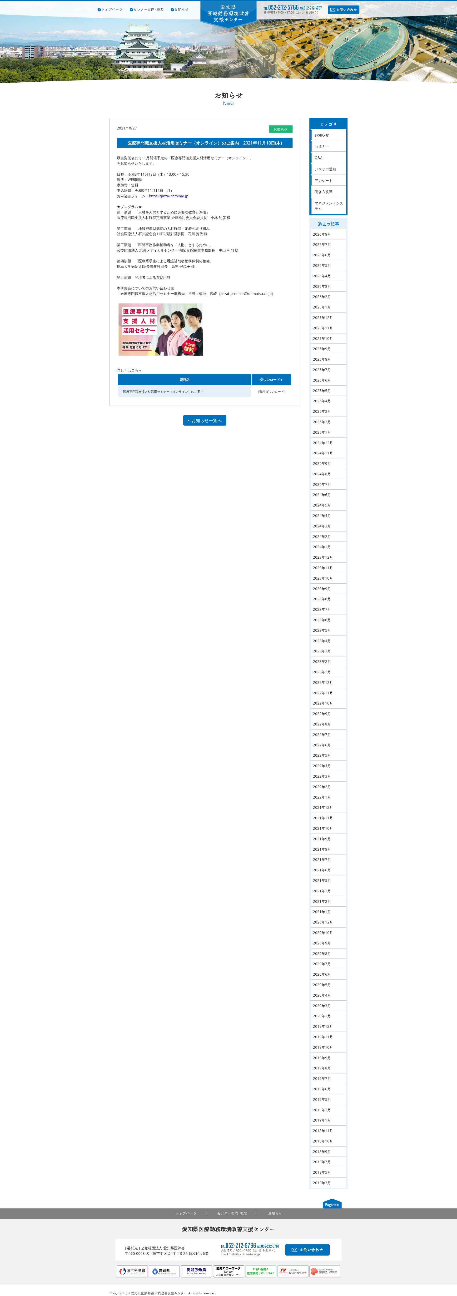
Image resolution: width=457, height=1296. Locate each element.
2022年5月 (322, 755)
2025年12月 (323, 317)
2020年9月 (322, 943)
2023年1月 (322, 672)
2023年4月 (322, 640)
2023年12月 (323, 557)
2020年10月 (323, 932)
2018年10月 (323, 1141)
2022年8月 (322, 724)
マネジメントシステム (329, 206)
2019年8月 (322, 1068)
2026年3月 (322, 286)
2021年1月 (322, 911)
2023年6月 (322, 619)
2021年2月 (322, 901)
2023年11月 (323, 567)
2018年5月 (322, 1172)
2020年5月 (322, 984)
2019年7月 (322, 1078)
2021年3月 (322, 891)
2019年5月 (322, 1099)
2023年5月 (322, 630)
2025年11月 (323, 328)
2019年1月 (322, 1120)
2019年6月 (322, 1089)
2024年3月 (322, 526)
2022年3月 (322, 776)
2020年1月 (322, 1015)
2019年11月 (323, 1036)
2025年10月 (323, 338)
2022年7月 (322, 734)
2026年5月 (322, 265)
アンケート (324, 180)
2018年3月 (322, 1182)
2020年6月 (322, 974)
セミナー (322, 146)
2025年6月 (322, 380)
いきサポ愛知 (325, 169)
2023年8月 (322, 598)
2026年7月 (322, 244)
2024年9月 (322, 463)
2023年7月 (322, 609)
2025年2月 (322, 421)
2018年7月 (322, 1161)
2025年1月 (322, 432)
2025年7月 (322, 369)
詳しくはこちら (129, 370)
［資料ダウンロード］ (271, 391)
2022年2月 (322, 786)
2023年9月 (322, 588)
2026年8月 (322, 234)
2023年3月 (322, 651)
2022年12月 (323, 682)
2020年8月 (322, 953)
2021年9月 (322, 838)
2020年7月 (322, 963)
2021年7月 (322, 859)
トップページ (112, 9)
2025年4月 (322, 400)
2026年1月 (322, 307)
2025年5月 (322, 390)
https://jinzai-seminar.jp (168, 196)
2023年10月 (323, 578)
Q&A (319, 157)
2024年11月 (323, 453)
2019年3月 (322, 1109)
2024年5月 (322, 505)
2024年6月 (322, 494)
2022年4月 (322, 765)
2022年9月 (322, 713)
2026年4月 (322, 275)
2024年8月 (322, 474)
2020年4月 (322, 995)
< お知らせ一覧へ (205, 420)
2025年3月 (322, 411)
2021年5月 (322, 880)
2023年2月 (322, 661)
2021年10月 (323, 828)
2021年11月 (323, 817)
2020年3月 (322, 1005)
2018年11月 (323, 1130)
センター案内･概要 (148, 9)
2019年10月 (323, 1047)
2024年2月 (322, 536)
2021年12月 (323, 807)
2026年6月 (322, 255)
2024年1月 (322, 546)
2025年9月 (322, 348)
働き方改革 (324, 191)
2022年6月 (322, 745)
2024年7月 (322, 484)
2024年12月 (323, 442)
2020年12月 (323, 922)
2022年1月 (322, 797)
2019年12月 (323, 1026)
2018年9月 (322, 1151)
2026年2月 (322, 296)
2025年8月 (322, 359)
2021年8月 (322, 849)
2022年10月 (323, 703)
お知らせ (181, 9)
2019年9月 (322, 1057)
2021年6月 (322, 870)
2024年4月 (322, 515)
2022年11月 (323, 692)
